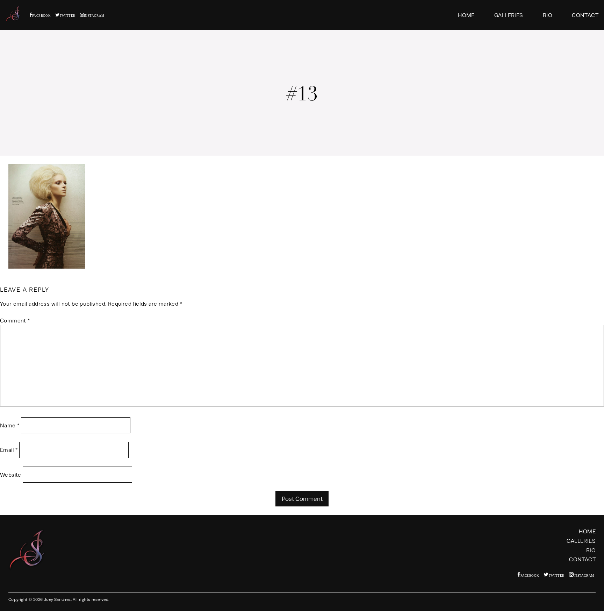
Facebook (41, 15)
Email (9, 450)
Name (9, 425)
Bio (547, 15)
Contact (585, 15)
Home (466, 15)
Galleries (508, 15)
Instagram (94, 15)
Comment (15, 320)
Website (10, 474)
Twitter (67, 15)
